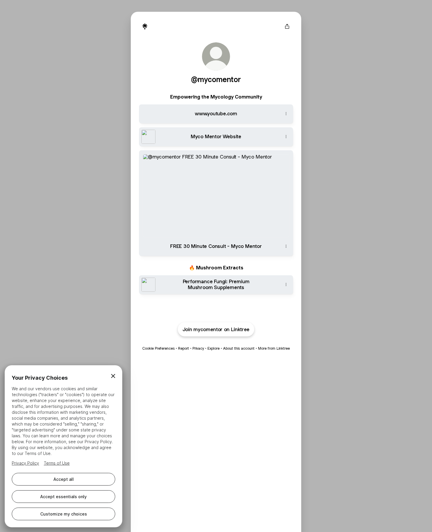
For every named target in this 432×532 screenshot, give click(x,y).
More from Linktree (274, 348)
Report (183, 348)
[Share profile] (287, 26)
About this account (238, 348)
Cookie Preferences (158, 348)
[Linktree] (145, 26)
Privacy (198, 348)
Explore (213, 348)
